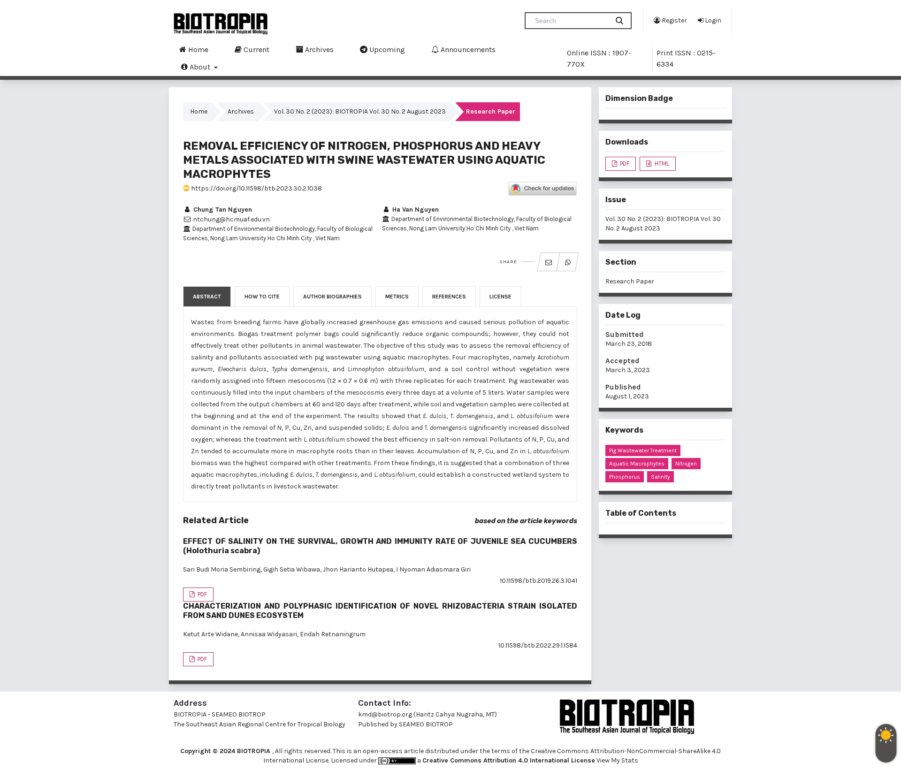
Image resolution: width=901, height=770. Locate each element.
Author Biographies (332, 296)
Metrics (397, 296)
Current (255, 49)
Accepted (622, 360)
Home (197, 49)
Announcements (467, 49)
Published (623, 386)
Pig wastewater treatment (643, 450)
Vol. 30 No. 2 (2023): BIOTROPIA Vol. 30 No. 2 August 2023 (360, 111)
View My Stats (617, 760)
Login (712, 20)
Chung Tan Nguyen (221, 209)
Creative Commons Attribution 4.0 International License (508, 760)
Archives (318, 49)
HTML (661, 163)
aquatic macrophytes (636, 463)
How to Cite (262, 296)
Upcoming (386, 49)
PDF (201, 594)
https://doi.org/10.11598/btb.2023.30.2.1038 (256, 188)
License (500, 296)
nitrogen (686, 463)
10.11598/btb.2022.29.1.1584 (537, 645)
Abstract (207, 296)
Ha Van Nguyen (414, 209)
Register (673, 20)
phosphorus (624, 476)
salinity (660, 476)
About (200, 66)
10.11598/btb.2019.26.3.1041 (538, 581)
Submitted (624, 334)
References (449, 296)
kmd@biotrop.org (385, 714)
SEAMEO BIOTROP (426, 724)
